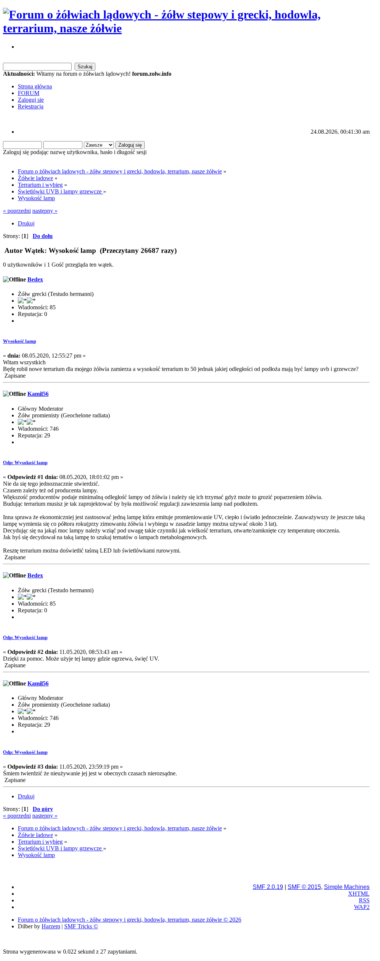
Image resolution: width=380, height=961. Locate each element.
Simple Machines (347, 887)
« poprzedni (17, 211)
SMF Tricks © (81, 926)
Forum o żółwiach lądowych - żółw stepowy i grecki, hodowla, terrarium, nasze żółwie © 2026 (129, 919)
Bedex (35, 279)
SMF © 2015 (304, 887)
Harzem (51, 926)
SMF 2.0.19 (268, 887)
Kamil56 (38, 394)
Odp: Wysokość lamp (25, 462)
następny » (45, 211)
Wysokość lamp (19, 341)
